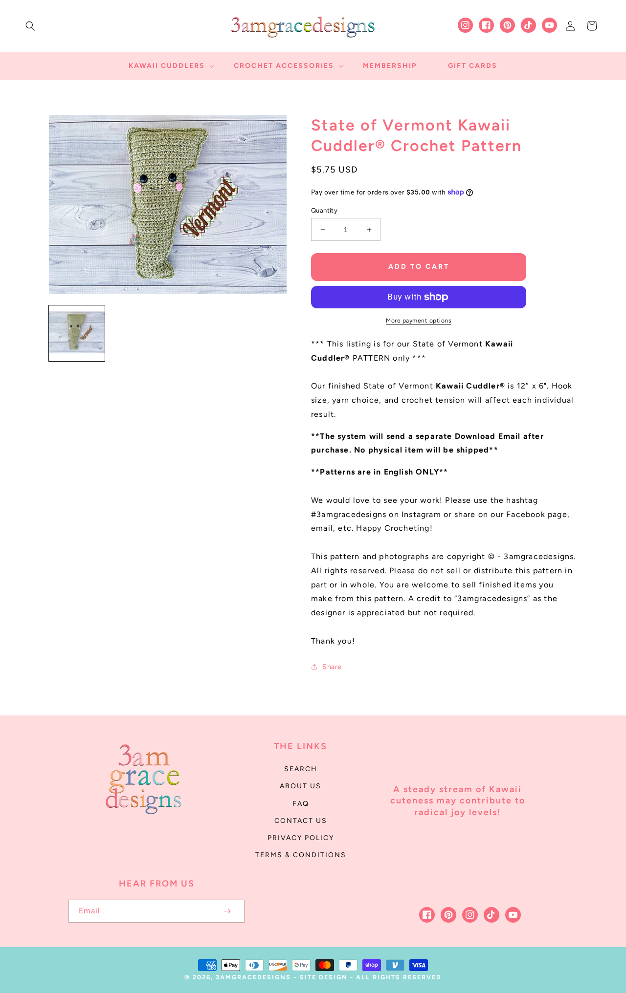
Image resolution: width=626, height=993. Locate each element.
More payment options (418, 320)
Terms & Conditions (300, 855)
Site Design (324, 977)
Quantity (324, 210)
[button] (30, 26)
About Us (300, 786)
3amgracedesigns (253, 977)
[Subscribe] (227, 911)
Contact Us (300, 821)
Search (300, 769)
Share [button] (332, 667)
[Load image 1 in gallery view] (77, 333)
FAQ (300, 803)
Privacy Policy (301, 838)
